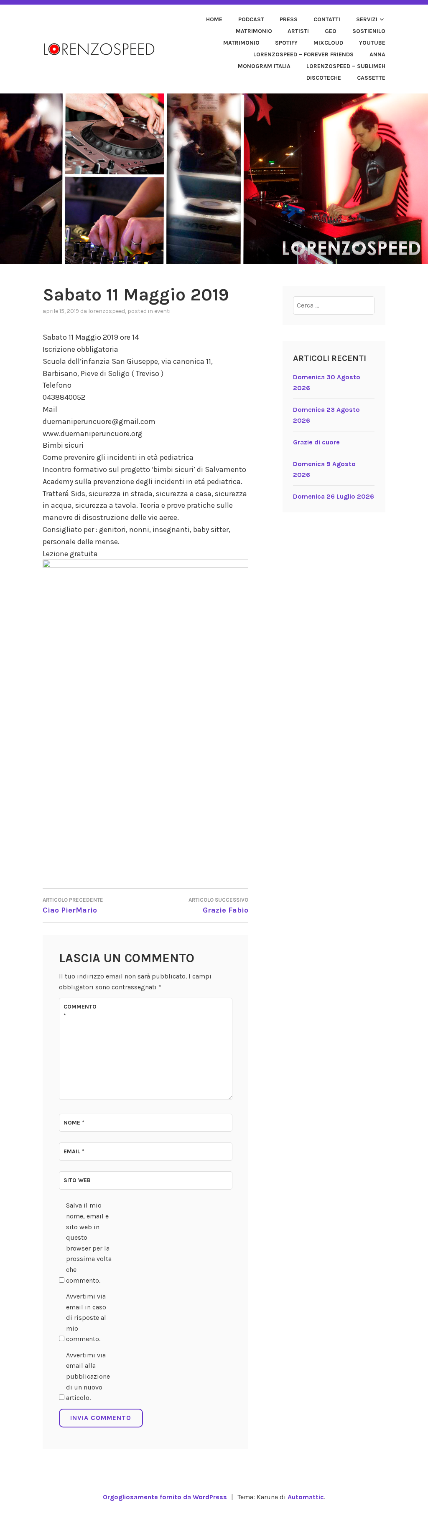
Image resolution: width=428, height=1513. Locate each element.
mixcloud (328, 42)
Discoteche (323, 77)
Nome (74, 1122)
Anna (377, 54)
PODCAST (251, 19)
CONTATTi (326, 19)
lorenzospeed (106, 311)
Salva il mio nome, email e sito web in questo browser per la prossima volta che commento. (89, 1242)
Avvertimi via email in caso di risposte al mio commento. (86, 1317)
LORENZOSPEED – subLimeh (345, 66)
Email (74, 1151)
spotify (286, 42)
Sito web (77, 1180)
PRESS (289, 19)
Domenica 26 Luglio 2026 (333, 496)
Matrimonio (254, 31)
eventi (162, 311)
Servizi (366, 19)
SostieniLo (368, 31)
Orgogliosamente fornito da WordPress (165, 1497)
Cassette (371, 77)
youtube (372, 42)
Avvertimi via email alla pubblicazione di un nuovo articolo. (88, 1376)
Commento (80, 1011)
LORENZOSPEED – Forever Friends (303, 54)
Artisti (298, 31)
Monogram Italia (264, 66)
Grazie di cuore (316, 442)
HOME (214, 19)
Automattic (306, 1497)
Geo (330, 31)
